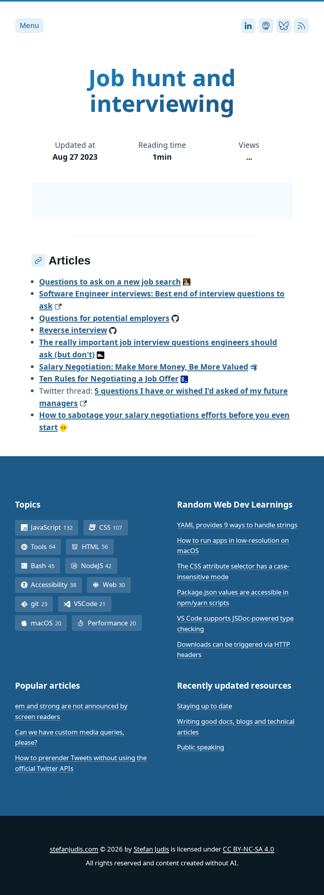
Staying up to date (204, 705)
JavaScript (54, 527)
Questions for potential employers (104, 318)
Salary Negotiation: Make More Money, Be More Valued (143, 366)
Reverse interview (73, 330)
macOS (49, 622)
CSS (113, 527)
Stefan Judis (151, 848)
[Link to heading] (38, 260)
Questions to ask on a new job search (110, 281)
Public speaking (200, 746)
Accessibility (56, 584)
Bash (45, 565)
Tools (46, 546)
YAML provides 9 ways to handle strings (237, 524)
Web (117, 584)
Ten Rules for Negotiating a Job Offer (109, 378)
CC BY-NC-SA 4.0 (248, 848)
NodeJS (99, 565)
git (42, 603)
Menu (29, 25)
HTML (98, 546)
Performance (115, 622)
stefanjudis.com (74, 848)
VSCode (92, 603)
